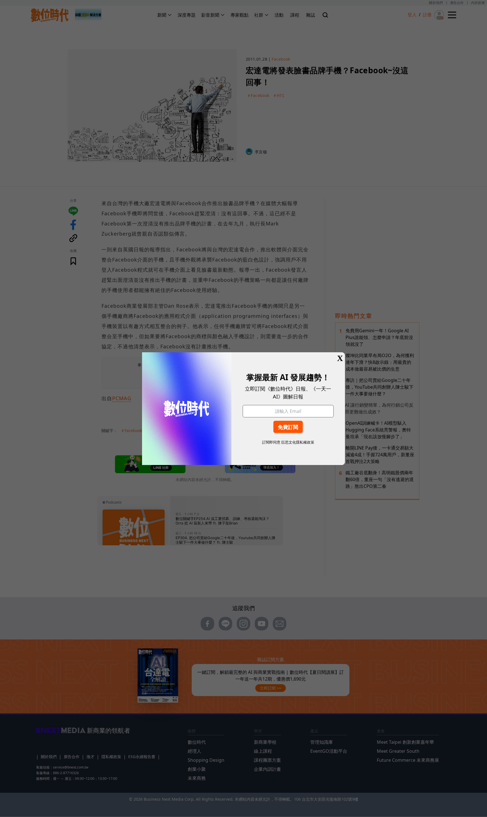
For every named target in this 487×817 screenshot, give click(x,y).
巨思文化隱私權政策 (297, 442)
